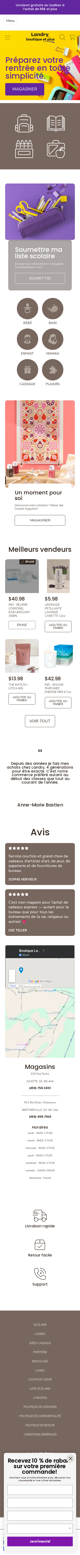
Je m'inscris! (40, 1541)
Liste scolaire (40, 1389)
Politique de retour (40, 1425)
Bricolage (40, 1361)
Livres (40, 1371)
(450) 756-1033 (40, 1088)
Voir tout (40, 721)
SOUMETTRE (40, 278)
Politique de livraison (40, 1407)
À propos (40, 1398)
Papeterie (40, 1352)
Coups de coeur (40, 1380)
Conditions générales (40, 1435)
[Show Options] (69, 1528)
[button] (7, 37)
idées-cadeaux (40, 1343)
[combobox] (39, 1528)
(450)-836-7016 (40, 1117)
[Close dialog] (71, 1458)
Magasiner (24, 89)
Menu (10, 20)
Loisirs (40, 1334)
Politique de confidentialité (40, 1416)
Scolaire (40, 1325)
